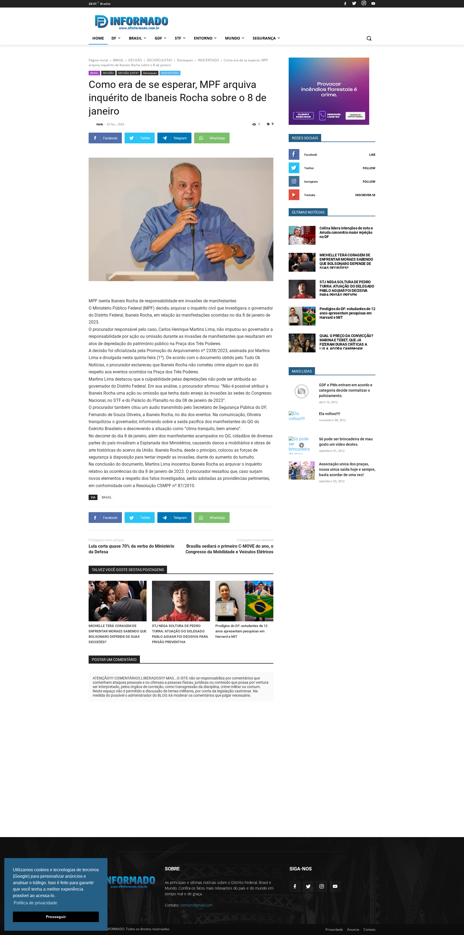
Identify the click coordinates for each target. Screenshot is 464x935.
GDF (158, 38)
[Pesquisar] (369, 38)
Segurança (264, 38)
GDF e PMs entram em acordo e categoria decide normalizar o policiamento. (345, 390)
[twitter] (354, 4)
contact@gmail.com (196, 905)
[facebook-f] (294, 886)
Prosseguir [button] (56, 917)
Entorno (203, 38)
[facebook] (345, 4)
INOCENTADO (170, 73)
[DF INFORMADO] (132, 22)
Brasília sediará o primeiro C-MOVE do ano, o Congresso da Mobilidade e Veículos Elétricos (229, 549)
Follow (369, 168)
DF (113, 38)
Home (98, 38)
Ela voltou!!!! (329, 414)
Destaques (150, 73)
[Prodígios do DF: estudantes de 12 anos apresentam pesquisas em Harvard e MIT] (244, 601)
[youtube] (372, 4)
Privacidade (334, 929)
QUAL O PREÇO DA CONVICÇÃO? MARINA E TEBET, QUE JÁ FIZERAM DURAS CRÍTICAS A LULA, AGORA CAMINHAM (346, 342)
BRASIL (94, 73)
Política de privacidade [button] (35, 903)
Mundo (232, 38)
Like (372, 155)
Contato (369, 929)
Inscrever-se (365, 195)
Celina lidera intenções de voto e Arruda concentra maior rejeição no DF (346, 232)
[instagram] (364, 4)
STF (178, 38)
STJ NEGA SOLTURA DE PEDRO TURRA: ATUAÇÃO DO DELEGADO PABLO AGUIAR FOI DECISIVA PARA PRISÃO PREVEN (347, 288)
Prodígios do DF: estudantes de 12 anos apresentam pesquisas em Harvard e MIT (241, 631)
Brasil (135, 38)
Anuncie (353, 929)
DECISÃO (108, 73)
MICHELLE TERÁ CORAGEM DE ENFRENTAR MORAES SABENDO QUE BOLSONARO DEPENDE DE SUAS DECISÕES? (346, 261)
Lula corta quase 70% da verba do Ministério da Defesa (131, 549)
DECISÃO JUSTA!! (128, 73)
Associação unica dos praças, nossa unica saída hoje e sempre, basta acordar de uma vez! (347, 469)
